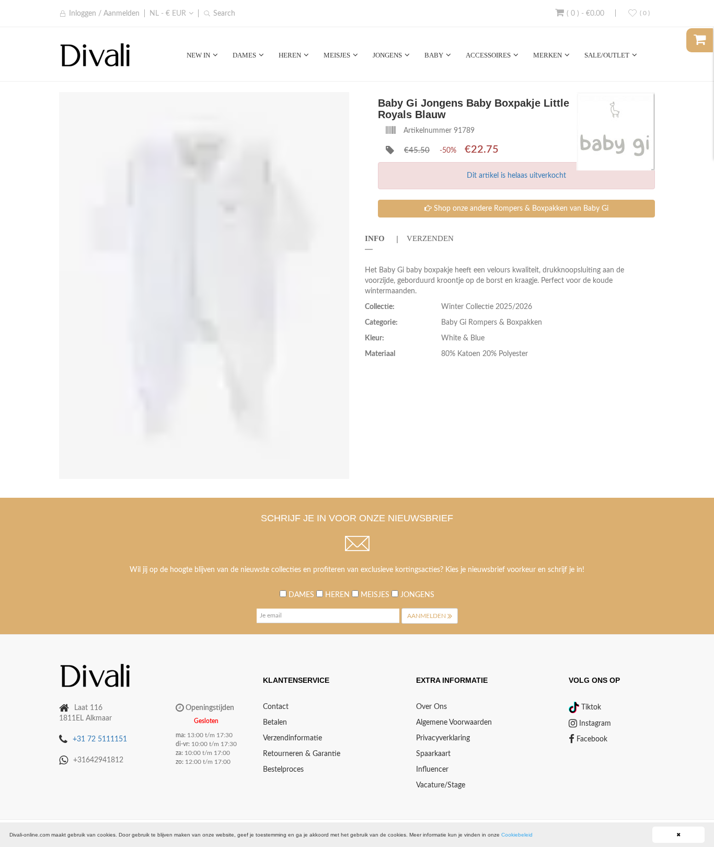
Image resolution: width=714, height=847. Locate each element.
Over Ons (431, 707)
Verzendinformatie (292, 738)
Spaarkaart (433, 754)
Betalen (275, 722)
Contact (276, 707)
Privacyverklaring (443, 738)
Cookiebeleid (517, 835)
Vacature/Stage (440, 785)
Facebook (590, 739)
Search (224, 13)
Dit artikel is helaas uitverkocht (516, 175)
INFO (375, 238)
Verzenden (430, 238)
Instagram (594, 723)
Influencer (432, 769)
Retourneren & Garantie (301, 754)
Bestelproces (283, 769)
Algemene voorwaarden (454, 722)
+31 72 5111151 (100, 739)
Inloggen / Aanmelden (104, 13)
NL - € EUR (167, 13)
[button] (339, 101)
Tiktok (590, 707)
